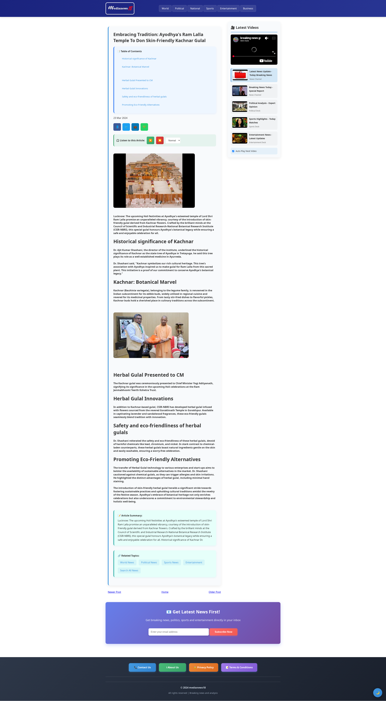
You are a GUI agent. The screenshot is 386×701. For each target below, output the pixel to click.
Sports (210, 8)
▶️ (150, 140)
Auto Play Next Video (246, 151)
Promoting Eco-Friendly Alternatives (141, 104)
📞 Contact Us (142, 667)
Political (179, 8)
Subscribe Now (223, 632)
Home (164, 592)
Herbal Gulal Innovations (135, 88)
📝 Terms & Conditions (239, 667)
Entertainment (228, 8)
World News (127, 562)
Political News (149, 562)
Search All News (129, 570)
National (195, 8)
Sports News (171, 562)
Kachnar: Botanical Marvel (135, 66)
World (165, 8)
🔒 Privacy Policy (204, 667)
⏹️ (159, 140)
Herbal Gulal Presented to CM (137, 80)
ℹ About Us (172, 667)
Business (248, 8)
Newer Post (114, 592)
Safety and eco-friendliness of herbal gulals (144, 96)
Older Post (215, 592)
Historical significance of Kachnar (139, 58)
